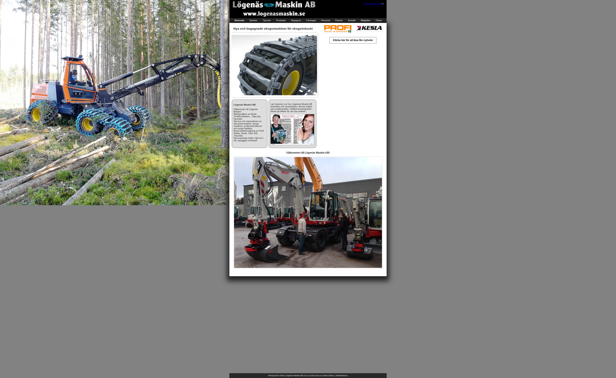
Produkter (281, 20)
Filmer (379, 20)
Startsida (239, 20)
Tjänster (267, 20)
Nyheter (253, 20)
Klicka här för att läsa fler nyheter (353, 40)
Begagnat (296, 20)
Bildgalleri (366, 20)
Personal (325, 20)
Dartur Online (328, 375)
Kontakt (352, 20)
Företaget (311, 20)
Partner (339, 20)
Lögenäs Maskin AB (294, 375)
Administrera (341, 375)
